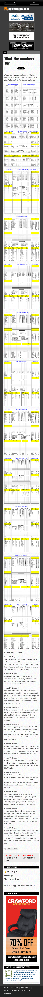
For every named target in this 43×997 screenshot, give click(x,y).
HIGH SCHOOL (25, 988)
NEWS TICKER (13, 849)
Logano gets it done (11, 859)
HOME (6, 988)
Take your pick (10, 871)
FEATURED (14, 988)
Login (34, 886)
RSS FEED (7, 993)
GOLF (6, 991)
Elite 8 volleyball (29, 858)
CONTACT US (26, 991)
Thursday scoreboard (11, 879)
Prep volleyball (9, 875)
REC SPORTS (15, 991)
